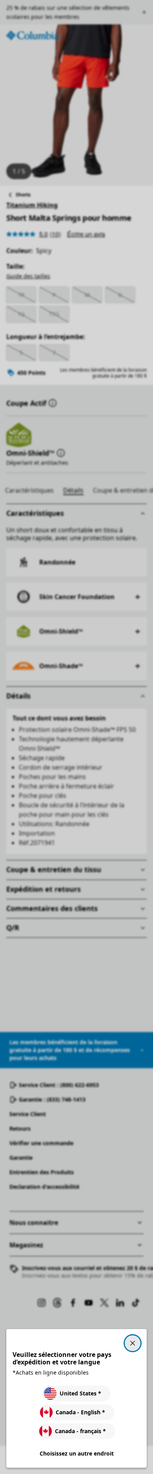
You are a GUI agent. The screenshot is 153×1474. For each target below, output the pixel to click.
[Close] (132, 1343)
